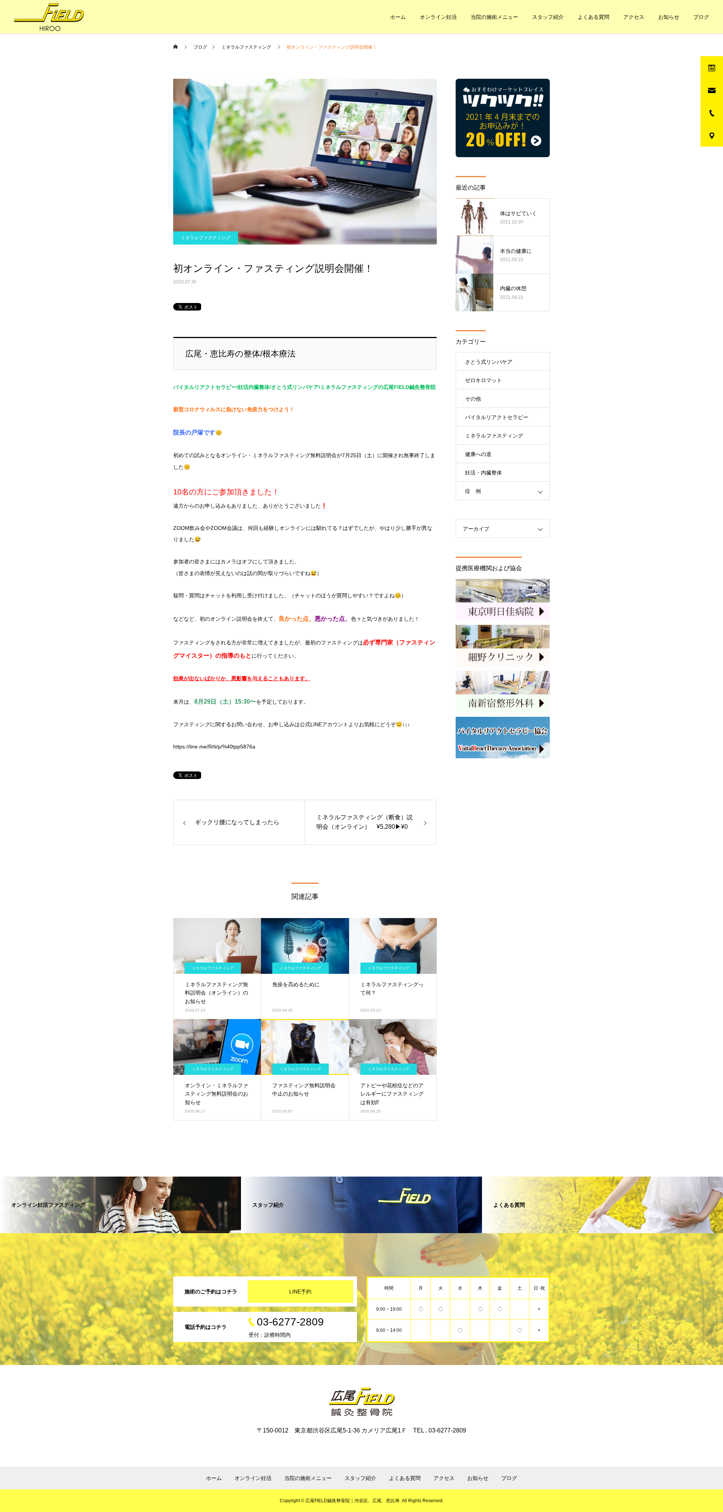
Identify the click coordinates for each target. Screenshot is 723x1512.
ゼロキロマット (483, 380)
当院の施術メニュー (494, 17)
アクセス (633, 17)
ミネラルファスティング (205, 237)
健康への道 (478, 454)
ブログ (701, 17)
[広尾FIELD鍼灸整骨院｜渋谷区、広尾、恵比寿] (49, 17)
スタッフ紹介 (548, 17)
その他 (473, 399)
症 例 (473, 491)
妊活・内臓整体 (483, 473)
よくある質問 (593, 17)
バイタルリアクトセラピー (496, 417)
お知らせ (668, 17)
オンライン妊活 (438, 17)
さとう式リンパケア (489, 362)
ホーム (398, 17)
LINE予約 (300, 1292)
